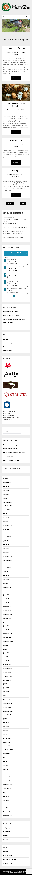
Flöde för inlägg (7, 343)
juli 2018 (5, 719)
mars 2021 (6, 629)
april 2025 (6, 521)
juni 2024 (6, 544)
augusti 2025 (7, 510)
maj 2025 (6, 517)
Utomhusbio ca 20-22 (13, 281)
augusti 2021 (7, 618)
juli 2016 (5, 792)
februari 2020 (7, 664)
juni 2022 (6, 595)
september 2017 (8, 750)
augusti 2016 (7, 788)
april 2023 (6, 583)
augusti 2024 (7, 537)
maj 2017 (6, 765)
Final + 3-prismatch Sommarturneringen (18, 288)
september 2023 (8, 564)
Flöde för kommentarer (9, 347)
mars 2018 (6, 734)
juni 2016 (6, 796)
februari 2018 (7, 738)
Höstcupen (16, 171)
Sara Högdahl (16, 112)
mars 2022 (6, 602)
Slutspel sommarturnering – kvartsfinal (14, 319)
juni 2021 (6, 626)
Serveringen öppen (12, 259)
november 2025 (7, 502)
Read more (16, 78)
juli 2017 (5, 757)
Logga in (5, 339)
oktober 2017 (7, 746)
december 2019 (7, 668)
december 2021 (7, 606)
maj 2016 (6, 800)
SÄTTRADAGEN (8, 323)
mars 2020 (6, 660)
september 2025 (8, 506)
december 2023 (7, 556)
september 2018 (8, 711)
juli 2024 (5, 541)
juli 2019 (5, 684)
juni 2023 (6, 575)
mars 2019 (6, 695)
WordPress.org (7, 350)
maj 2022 (6, 599)
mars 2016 (6, 808)
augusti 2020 (7, 645)
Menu (27, 16)
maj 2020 (6, 657)
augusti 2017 (7, 753)
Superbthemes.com (19, 872)
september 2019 (8, 676)
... (18, 296)
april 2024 (6, 552)
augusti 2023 (7, 568)
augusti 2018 (7, 715)
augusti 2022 (7, 591)
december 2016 (7, 777)
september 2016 (8, 784)
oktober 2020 (7, 637)
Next (23, 203)
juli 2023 (5, 571)
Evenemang (6, 831)
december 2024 (7, 525)
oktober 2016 (7, 780)
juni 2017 (6, 761)
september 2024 (8, 533)
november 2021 (7, 610)
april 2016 (6, 804)
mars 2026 (6, 498)
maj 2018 (6, 726)
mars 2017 (6, 773)
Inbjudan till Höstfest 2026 (11, 315)
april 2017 (6, 769)
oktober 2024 (7, 529)
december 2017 (7, 742)
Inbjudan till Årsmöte (16, 48)
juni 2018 (6, 722)
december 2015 (7, 815)
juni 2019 (6, 688)
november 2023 (7, 560)
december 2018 (7, 703)
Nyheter (5, 835)
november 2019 (7, 672)
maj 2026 (6, 490)
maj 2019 (6, 691)
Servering (6, 839)
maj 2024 (6, 548)
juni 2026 (6, 486)
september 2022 (8, 587)
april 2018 (6, 730)
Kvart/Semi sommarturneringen (15, 274)
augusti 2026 (7, 482)
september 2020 (8, 641)
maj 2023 (6, 579)
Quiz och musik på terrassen (11, 327)
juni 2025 (6, 513)
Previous (10, 203)
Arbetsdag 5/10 (16, 140)
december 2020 (7, 633)
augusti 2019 (7, 680)
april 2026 (6, 494)
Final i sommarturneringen (10, 311)
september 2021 (8, 614)
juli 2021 (5, 622)
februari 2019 (7, 699)
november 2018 (7, 707)
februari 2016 (7, 811)
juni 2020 (6, 653)
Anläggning (6, 828)
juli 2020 (5, 649)
